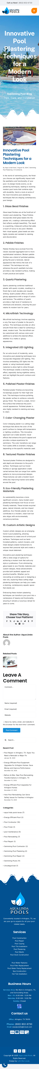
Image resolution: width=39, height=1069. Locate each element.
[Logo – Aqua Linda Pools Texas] (11, 7)
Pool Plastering (19, 949)
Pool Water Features (19, 963)
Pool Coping (19, 944)
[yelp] (19, 1051)
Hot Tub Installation (19, 974)
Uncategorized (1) (11, 866)
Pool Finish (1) (9, 827)
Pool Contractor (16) (12, 822)
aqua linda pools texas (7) (14, 812)
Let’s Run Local (23, 1061)
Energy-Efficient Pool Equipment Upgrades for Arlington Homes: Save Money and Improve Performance (18, 765)
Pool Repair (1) (10, 841)
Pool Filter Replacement (19, 966)
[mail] (23, 1051)
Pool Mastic (19, 952)
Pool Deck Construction (19, 955)
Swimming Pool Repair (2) (14, 856)
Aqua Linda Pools (10, 167)
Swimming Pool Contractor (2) (16, 846)
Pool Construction (19, 938)
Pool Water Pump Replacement (19, 968)
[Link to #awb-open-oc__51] (34, 11)
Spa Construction (19, 971)
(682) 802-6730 (25, 3)
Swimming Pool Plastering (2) (15, 851)
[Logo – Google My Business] (19, 1005)
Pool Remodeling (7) (12, 837)
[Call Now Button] (5, 1065)
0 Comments (18, 170)
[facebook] (15, 1051)
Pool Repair (19, 941)
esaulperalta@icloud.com (22, 1027)
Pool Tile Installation (19, 946)
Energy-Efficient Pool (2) (13, 817)
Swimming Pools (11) (12, 861)
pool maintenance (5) (12, 832)
